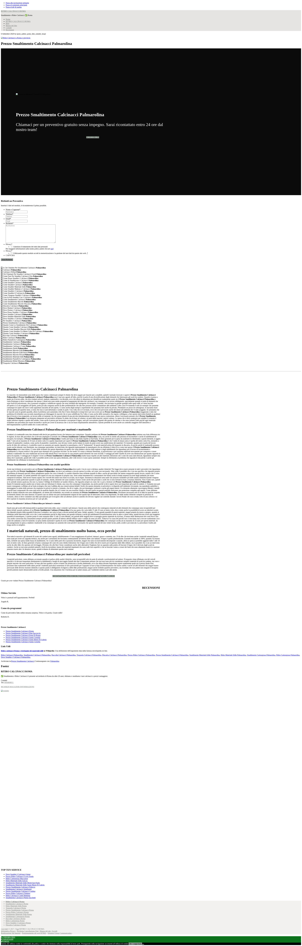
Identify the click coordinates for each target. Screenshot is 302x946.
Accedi (54, 931)
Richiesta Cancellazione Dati (27, 931)
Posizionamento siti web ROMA (34, 933)
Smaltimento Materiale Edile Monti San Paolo (23, 883)
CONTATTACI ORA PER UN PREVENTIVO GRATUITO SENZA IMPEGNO (83, 576)
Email (8, 219)
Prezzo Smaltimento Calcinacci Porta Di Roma (23, 635)
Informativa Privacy (8, 931)
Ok (131, 944)
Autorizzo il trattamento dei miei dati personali (30, 247)
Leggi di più (137, 944)
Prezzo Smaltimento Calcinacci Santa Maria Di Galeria (26, 640)
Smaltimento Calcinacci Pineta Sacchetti (21, 898)
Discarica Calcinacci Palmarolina (114, 655)
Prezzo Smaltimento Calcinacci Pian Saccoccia (23, 633)
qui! (52, 249)
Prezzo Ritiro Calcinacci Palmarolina (141, 655)
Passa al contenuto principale (16, 5)
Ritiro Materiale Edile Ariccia (16, 881)
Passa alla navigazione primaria (17, 3)
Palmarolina (54, 661)
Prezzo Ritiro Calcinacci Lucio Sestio (20, 876)
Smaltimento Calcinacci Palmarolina (37, 655)
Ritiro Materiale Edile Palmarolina (233, 655)
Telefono (9, 214)
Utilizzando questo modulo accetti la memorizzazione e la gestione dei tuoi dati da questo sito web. (50, 253)
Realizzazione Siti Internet (10, 933)
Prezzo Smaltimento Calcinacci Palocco (20, 887)
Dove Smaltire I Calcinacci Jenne (18, 874)
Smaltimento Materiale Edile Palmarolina (204, 655)
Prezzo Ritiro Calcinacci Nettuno (18, 893)
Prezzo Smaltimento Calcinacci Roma (20, 631)
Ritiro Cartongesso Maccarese (17, 879)
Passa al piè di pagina (14, 7)
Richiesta (9, 223)
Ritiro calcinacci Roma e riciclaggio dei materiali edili (22, 651)
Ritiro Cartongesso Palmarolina (288, 655)
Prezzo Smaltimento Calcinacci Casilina (20, 891)
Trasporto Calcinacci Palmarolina (89, 655)
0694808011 (9, 683)
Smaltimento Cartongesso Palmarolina (261, 655)
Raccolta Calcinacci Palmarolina (64, 655)
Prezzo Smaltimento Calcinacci (22, 661)
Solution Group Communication (60, 933)
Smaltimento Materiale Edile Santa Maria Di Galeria (25, 885)
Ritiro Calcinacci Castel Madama (18, 896)
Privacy (9, 244)
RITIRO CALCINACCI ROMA (13, 11)
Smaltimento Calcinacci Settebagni (18, 889)
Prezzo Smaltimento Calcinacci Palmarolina (172, 655)
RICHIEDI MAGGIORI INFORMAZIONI (17, 687)
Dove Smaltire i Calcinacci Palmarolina (15, 657)
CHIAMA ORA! (92, 137)
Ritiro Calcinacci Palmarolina (12, 655)
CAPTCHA (10, 255)
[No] (143, 944)
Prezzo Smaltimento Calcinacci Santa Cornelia (23, 638)
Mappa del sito (45, 931)
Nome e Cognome (13, 210)
